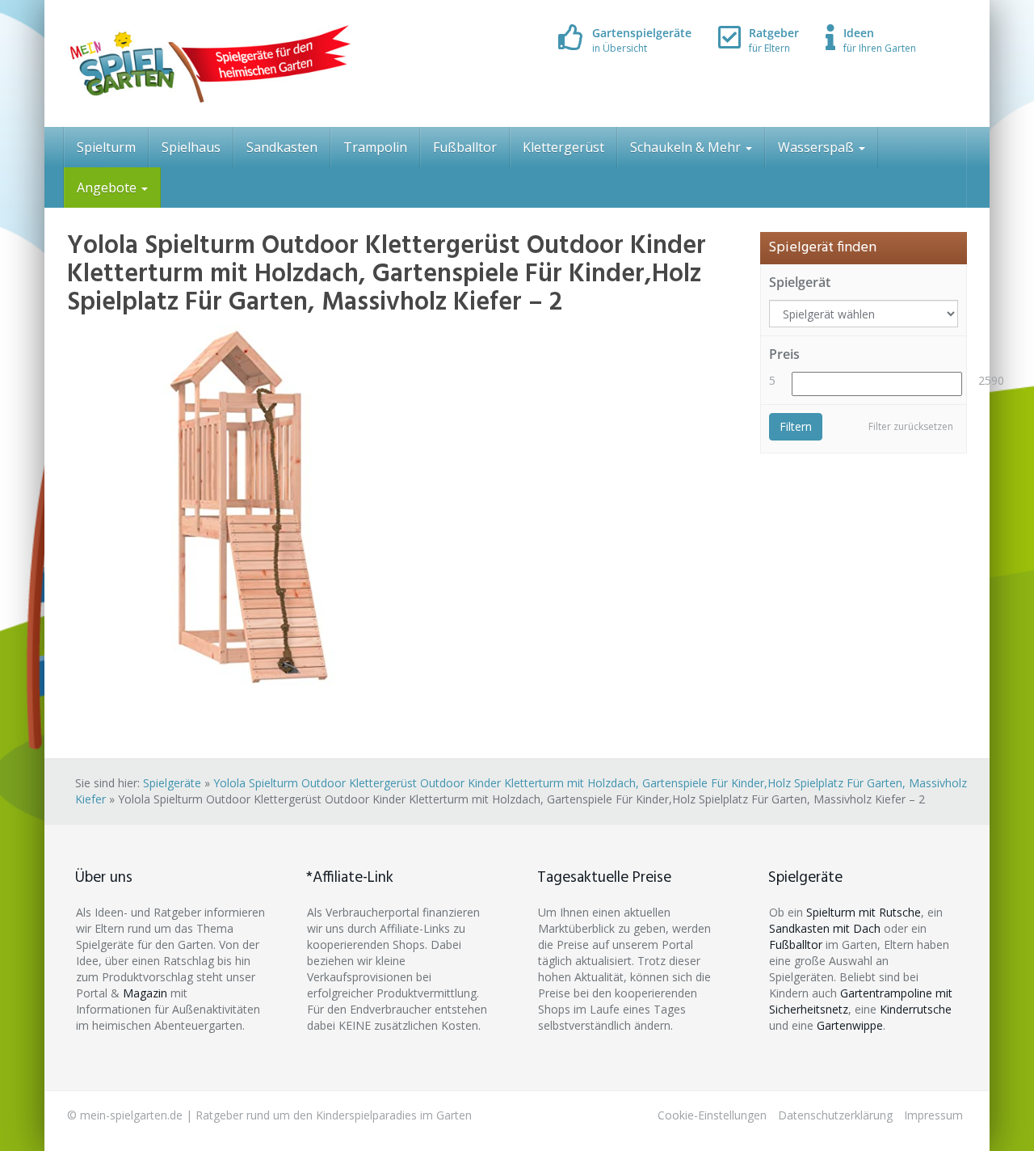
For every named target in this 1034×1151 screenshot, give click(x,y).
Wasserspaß (817, 147)
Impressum (933, 1115)
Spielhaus (191, 147)
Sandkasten (281, 147)
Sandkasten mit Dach (825, 928)
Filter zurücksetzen (910, 426)
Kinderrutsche (916, 1009)
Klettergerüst (563, 147)
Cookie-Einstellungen (712, 1115)
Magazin (145, 993)
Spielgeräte (172, 783)
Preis (784, 354)
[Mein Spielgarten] (209, 63)
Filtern (796, 426)
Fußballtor (465, 147)
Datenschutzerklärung (835, 1115)
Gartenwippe (850, 1025)
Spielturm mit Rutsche (863, 912)
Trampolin (375, 147)
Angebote (108, 187)
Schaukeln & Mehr (687, 147)
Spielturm (106, 147)
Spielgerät (799, 282)
